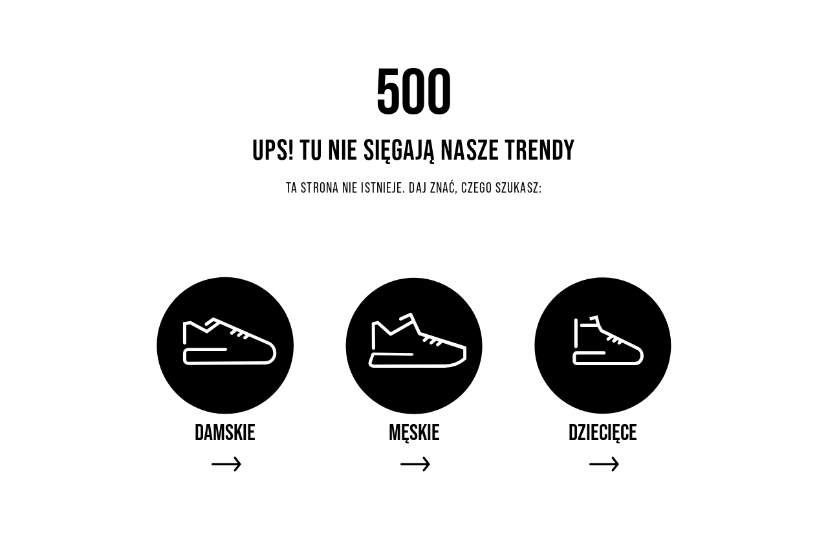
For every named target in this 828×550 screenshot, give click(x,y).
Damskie (225, 432)
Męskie (414, 432)
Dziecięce (603, 432)
